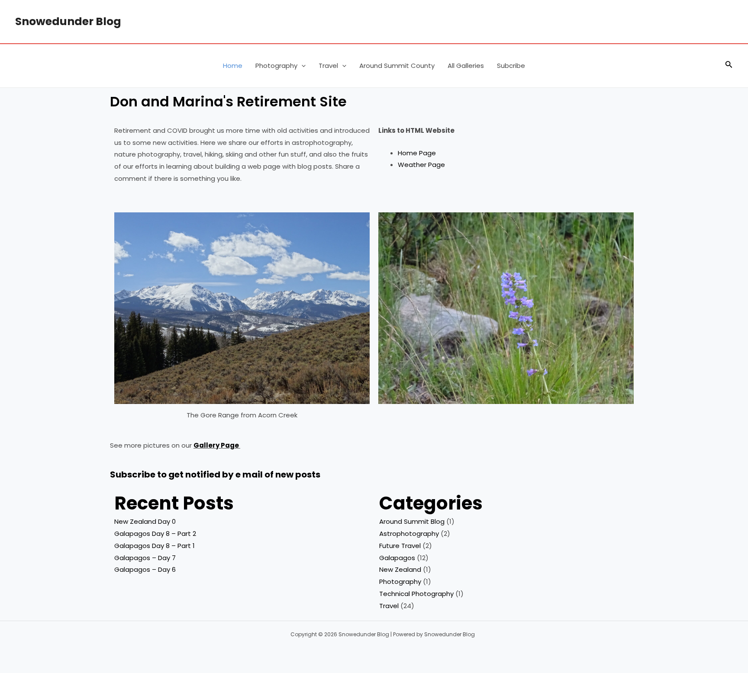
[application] (301, 65)
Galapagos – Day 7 (145, 557)
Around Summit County (397, 65)
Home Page (417, 152)
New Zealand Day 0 (145, 521)
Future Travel (400, 545)
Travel (328, 65)
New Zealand (400, 569)
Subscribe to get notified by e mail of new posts (215, 474)
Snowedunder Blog (68, 21)
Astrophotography (409, 533)
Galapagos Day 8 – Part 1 (154, 545)
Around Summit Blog (412, 521)
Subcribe (511, 65)
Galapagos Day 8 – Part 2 (155, 533)
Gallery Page (216, 445)
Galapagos (397, 557)
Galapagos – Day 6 (145, 569)
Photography (276, 65)
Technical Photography (416, 593)
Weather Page (421, 164)
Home (232, 65)
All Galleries (466, 65)
